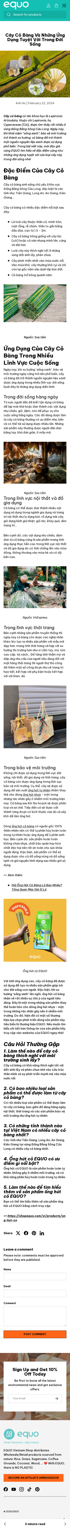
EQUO (15, 1511)
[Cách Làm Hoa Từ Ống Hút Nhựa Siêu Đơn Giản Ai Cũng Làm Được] (5, 1524)
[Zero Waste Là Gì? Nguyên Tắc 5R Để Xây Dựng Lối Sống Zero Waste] (65, 1524)
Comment (10, 1303)
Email (7, 1286)
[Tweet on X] (18, 1233)
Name (7, 1269)
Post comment (35, 1334)
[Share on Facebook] (26, 1233)
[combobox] (35, 14)
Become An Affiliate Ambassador (33, 1477)
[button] (56, 6)
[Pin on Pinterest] (34, 1233)
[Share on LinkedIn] (42, 1233)
